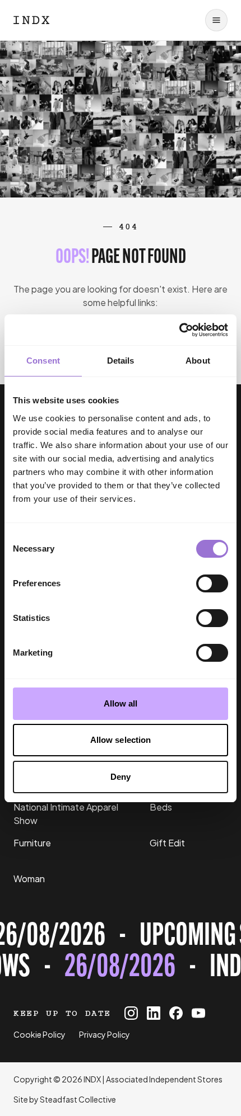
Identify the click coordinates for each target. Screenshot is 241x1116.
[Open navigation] (216, 20)
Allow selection (120, 740)
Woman (29, 878)
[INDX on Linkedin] (153, 1013)
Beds (161, 807)
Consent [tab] (43, 360)
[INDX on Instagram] (131, 1013)
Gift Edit (167, 843)
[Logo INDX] (31, 20)
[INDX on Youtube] (198, 1013)
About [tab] (198, 360)
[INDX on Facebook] (176, 1013)
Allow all (121, 703)
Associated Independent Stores (164, 1079)
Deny (120, 776)
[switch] (212, 583)
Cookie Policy (39, 1034)
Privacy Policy (104, 1034)
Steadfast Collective (78, 1099)
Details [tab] (121, 360)
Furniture (32, 843)
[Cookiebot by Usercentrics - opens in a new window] (179, 330)
